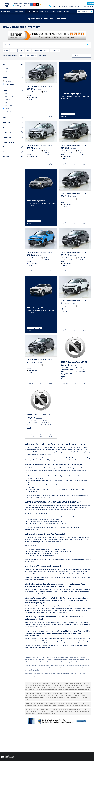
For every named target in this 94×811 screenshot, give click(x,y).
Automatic (55, 50)
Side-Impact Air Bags (40, 50)
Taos (21, 56)
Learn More (64, 116)
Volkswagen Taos (33, 489)
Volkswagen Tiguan (34, 485)
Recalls (73, 757)
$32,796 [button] (68, 255)
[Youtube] (34, 4)
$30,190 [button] (68, 196)
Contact (44, 757)
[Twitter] (37, 4)
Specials (52, 11)
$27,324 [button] (34, 148)
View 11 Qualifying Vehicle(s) (34, 328)
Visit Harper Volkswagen (33, 577)
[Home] (7, 4)
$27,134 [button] (34, 89)
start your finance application (54, 559)
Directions (36, 757)
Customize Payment (32, 11)
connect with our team (68, 577)
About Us (66, 11)
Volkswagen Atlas (34, 476)
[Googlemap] (40, 4)
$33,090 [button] (68, 303)
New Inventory (5, 11)
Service (59, 11)
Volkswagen (31, 56)
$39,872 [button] (34, 417)
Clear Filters (42, 56)
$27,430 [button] (68, 148)
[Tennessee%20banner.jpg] (47, 35)
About (51, 757)
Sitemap (66, 757)
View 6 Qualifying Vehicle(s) (68, 114)
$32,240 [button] (34, 255)
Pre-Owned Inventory (17, 11)
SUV (28, 50)
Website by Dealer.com (8, 756)
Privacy (58, 757)
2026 (6, 50)
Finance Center (44, 11)
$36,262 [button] (68, 364)
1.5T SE (13, 50)
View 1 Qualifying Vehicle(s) (34, 221)
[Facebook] (31, 4)
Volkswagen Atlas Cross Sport (38, 480)
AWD (21, 50)
